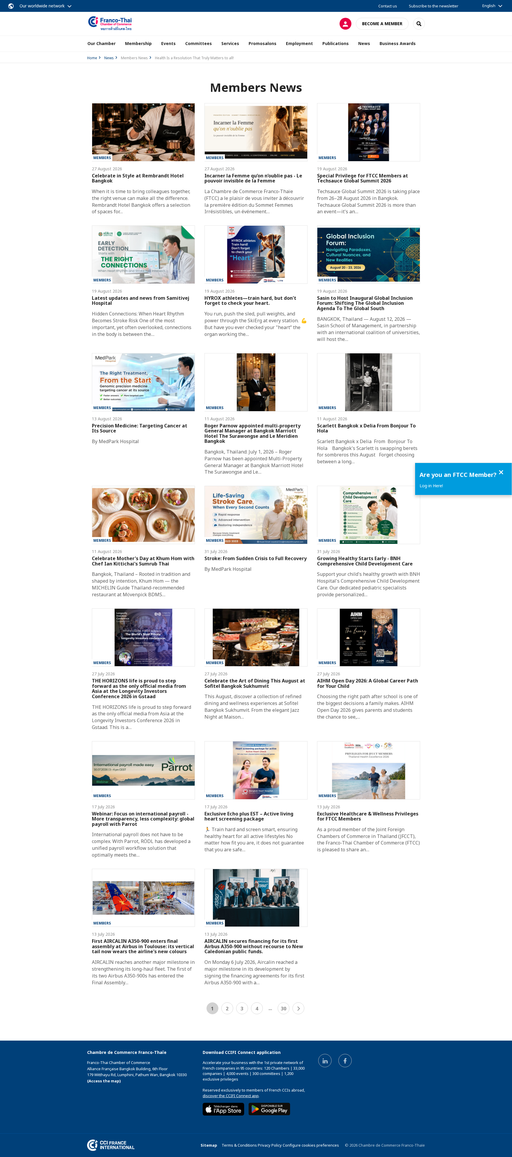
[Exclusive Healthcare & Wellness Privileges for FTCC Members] (368, 770)
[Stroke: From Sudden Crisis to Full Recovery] (256, 515)
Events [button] (168, 43)
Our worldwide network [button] (42, 6)
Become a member (382, 23)
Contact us (387, 6)
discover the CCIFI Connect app (231, 1095)
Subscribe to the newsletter (433, 6)
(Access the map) (104, 1081)
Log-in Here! (431, 485)
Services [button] (230, 43)
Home (92, 57)
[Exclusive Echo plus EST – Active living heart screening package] (256, 770)
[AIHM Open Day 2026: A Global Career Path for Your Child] (368, 637)
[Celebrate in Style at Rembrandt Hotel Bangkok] (143, 132)
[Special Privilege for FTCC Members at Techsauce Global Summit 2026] (368, 132)
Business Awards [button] (398, 43)
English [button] (488, 5)
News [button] (364, 43)
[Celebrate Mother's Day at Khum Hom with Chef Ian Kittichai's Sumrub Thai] (143, 515)
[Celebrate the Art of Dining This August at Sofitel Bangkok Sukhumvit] (256, 637)
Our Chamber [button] (101, 43)
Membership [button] (138, 43)
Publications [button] (335, 43)
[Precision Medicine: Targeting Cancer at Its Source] (143, 382)
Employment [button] (299, 43)
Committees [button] (198, 43)
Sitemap (209, 1145)
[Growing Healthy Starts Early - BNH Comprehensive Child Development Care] (368, 515)
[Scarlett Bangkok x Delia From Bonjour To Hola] (368, 382)
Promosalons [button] (262, 43)
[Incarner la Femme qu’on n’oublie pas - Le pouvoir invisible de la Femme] (256, 132)
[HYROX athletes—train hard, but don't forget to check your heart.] (256, 254)
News (109, 57)
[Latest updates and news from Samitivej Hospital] (143, 254)
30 (283, 1008)
